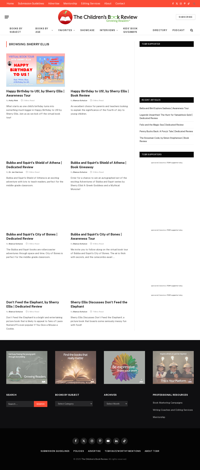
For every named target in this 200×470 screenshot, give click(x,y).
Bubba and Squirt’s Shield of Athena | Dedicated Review (34, 165)
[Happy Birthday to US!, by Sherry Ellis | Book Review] (100, 70)
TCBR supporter (172, 163)
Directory (160, 30)
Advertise (53, 3)
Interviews (107, 30)
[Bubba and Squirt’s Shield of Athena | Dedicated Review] (35, 141)
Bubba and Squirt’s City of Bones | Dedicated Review (31, 236)
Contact (120, 3)
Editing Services (90, 3)
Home (10, 3)
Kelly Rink (13, 100)
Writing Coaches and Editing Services (173, 410)
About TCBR (152, 451)
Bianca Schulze (80, 100)
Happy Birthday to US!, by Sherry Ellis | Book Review (100, 93)
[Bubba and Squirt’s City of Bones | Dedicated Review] (35, 213)
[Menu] (7, 17)
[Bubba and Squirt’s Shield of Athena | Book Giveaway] (100, 141)
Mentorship (70, 3)
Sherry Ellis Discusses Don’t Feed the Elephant (99, 304)
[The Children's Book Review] (100, 17)
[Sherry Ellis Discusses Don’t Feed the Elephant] (100, 281)
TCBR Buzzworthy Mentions (123, 451)
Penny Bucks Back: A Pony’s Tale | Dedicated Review (166, 131)
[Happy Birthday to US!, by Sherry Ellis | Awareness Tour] (35, 70)
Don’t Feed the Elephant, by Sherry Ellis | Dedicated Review (32, 304)
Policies (78, 451)
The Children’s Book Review (94, 459)
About (107, 3)
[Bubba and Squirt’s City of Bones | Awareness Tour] (100, 213)
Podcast (178, 30)
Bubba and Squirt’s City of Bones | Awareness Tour (96, 236)
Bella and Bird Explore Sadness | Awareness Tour (164, 108)
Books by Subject (16, 30)
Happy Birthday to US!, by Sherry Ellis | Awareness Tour (35, 93)
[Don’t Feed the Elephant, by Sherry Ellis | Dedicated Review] (35, 281)
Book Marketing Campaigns (167, 402)
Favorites (65, 30)
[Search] (194, 3)
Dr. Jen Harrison (16, 172)
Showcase (87, 30)
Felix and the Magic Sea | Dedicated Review (162, 125)
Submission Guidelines (31, 3)
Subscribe (185, 17)
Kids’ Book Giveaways (130, 30)
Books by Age (41, 30)
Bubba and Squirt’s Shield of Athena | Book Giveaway (98, 165)
